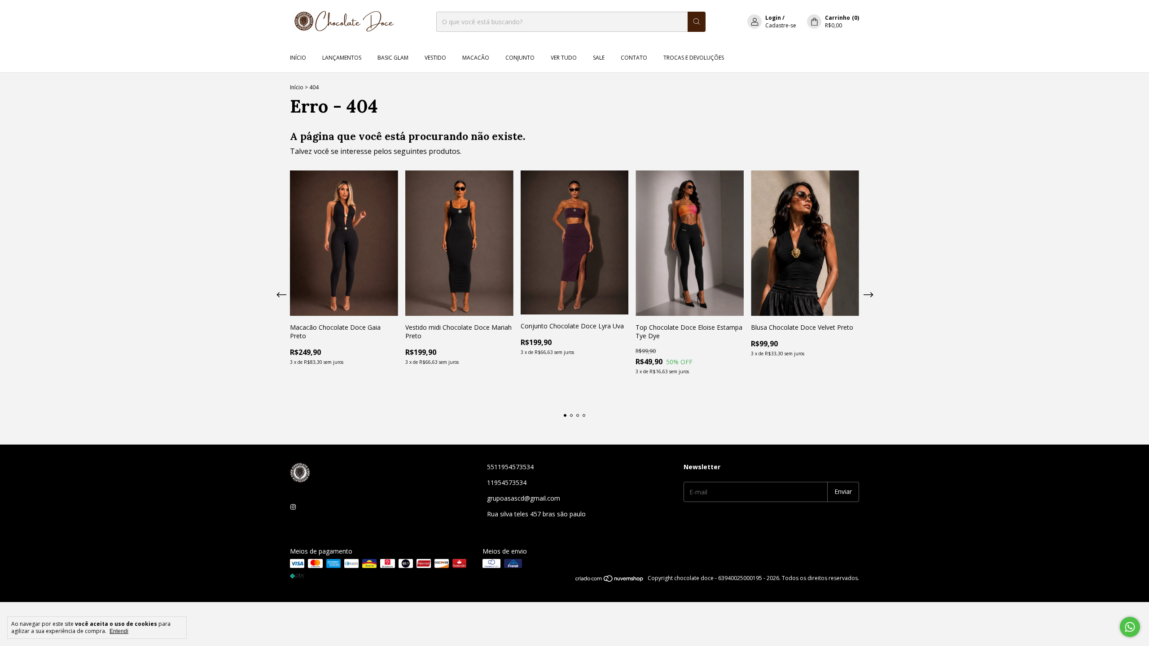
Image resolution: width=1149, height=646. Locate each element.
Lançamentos (341, 57)
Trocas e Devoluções (693, 57)
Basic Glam (392, 57)
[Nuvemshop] (610, 580)
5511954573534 (510, 467)
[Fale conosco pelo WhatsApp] (1130, 627)
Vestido (435, 57)
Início (298, 57)
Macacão (475, 57)
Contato (634, 57)
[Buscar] (697, 22)
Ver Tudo (564, 57)
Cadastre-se (780, 25)
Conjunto (520, 57)
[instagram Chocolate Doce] (293, 506)
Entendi (119, 631)
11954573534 (506, 482)
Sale (599, 57)
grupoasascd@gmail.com (523, 498)
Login (773, 18)
